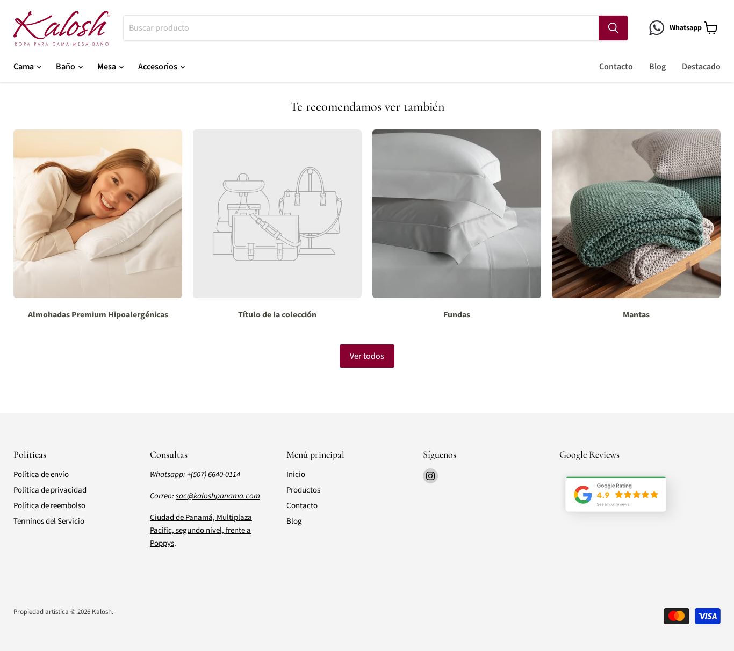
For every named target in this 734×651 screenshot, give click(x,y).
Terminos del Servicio (48, 521)
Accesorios (158, 67)
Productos (303, 490)
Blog (657, 67)
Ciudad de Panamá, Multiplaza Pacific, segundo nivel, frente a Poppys (201, 530)
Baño (66, 67)
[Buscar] (613, 28)
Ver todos (367, 356)
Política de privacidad (50, 490)
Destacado (701, 67)
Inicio (295, 474)
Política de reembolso (49, 505)
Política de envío (41, 474)
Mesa (107, 67)
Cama (24, 67)
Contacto (616, 67)
